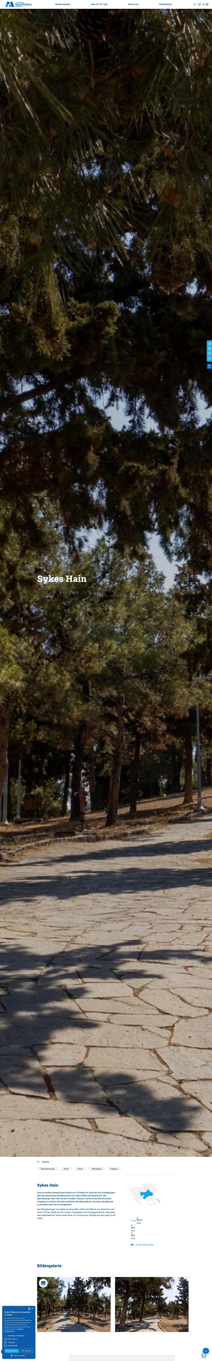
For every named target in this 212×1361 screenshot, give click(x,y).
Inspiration (165, 4)
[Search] (195, 4)
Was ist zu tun (99, 4)
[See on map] (199, 4)
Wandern (97, 1168)
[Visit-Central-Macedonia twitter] (209, 353)
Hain (80, 1168)
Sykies (114, 1168)
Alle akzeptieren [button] (11, 1351)
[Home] (19, 4)
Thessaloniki (48, 1168)
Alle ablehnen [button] (26, 1351)
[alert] (18, 1332)
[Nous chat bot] (205, 1353)
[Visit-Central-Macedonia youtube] (209, 358)
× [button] (32, 1308)
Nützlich (133, 4)
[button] (18, 1355)
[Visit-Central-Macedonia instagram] (209, 348)
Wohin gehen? (62, 4)
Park (66, 1168)
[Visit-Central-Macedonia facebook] (209, 344)
